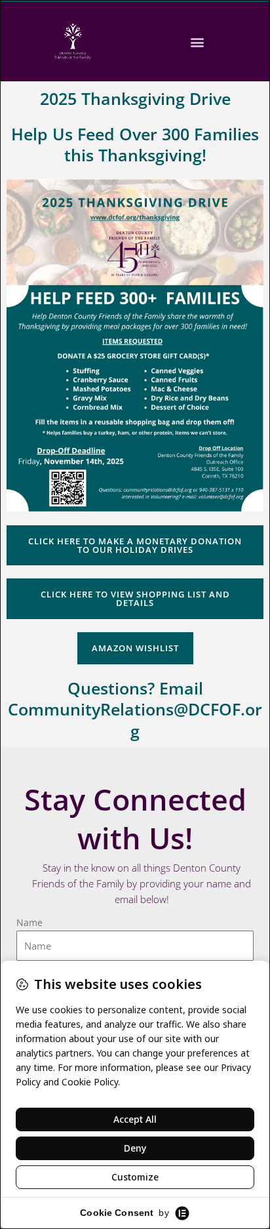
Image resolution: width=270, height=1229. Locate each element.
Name (29, 922)
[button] (197, 41)
